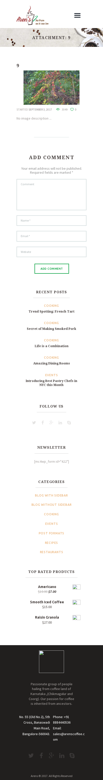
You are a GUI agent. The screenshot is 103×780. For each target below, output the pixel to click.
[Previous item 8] (38, 87)
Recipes (51, 542)
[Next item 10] (66, 87)
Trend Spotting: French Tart (51, 311)
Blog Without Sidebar (52, 504)
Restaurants (51, 552)
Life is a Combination (51, 346)
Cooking (51, 305)
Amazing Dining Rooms (51, 363)
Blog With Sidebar (51, 495)
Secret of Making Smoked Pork (51, 329)
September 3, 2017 (40, 109)
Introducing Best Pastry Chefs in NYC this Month (51, 383)
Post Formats (51, 533)
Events (51, 375)
